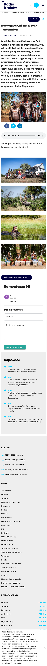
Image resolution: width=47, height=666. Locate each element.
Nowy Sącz (5, 506)
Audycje (5, 13)
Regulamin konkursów (10, 522)
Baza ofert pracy (8, 572)
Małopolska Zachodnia (11, 502)
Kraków (4, 495)
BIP (2, 529)
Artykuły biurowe (8, 568)
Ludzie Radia (6, 518)
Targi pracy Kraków (9, 548)
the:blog (4, 575)
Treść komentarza (15, 325)
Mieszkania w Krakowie (11, 579)
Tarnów (4, 498)
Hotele (4, 560)
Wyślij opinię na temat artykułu (16, 277)
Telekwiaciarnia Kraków (11, 552)
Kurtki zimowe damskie (11, 564)
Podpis (9, 317)
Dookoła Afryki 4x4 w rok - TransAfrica (27, 13)
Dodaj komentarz (15, 347)
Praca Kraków (7, 541)
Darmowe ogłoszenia (10, 583)
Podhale (4, 510)
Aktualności (6, 491)
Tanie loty (5, 556)
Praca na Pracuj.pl (9, 537)
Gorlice (4, 514)
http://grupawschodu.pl (14, 147)
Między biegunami (10, 35)
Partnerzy (5, 533)
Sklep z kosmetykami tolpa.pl (13, 587)
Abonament (6, 525)
